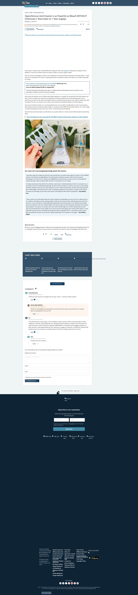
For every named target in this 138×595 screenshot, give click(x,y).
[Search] (75, 3)
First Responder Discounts (57, 558)
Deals (30, 12)
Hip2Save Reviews (70, 567)
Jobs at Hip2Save (69, 563)
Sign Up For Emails (70, 553)
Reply (32, 299)
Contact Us (68, 561)
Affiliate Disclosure (81, 551)
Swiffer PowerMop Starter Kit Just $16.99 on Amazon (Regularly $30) (32, 269)
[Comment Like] (38, 300)
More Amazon (30, 29)
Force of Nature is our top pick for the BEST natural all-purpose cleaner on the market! (57, 117)
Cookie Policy (46, 564)
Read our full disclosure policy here (53, 26)
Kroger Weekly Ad (58, 575)
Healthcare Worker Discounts (58, 561)
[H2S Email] (85, 24)
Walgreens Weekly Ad (58, 571)
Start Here (67, 549)
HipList (88, 29)
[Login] (114, 3)
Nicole (28, 21)
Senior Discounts (57, 555)
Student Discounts (58, 553)
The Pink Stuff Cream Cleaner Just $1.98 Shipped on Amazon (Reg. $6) (65, 269)
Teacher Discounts (58, 549)
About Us (67, 551)
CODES (54, 3)
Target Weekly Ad (57, 566)
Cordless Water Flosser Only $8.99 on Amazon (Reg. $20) (81, 268)
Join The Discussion (57, 283)
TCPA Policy (79, 559)
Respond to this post (30, 353)
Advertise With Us (70, 565)
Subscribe (69, 429)
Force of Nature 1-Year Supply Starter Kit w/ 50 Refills (41, 83)
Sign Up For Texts (69, 555)
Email (26, 371)
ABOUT (72, 3)
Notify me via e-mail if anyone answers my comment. (38, 377)
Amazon (66, 70)
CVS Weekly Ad (57, 568)
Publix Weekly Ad (57, 573)
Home (26, 12)
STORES (60, 3)
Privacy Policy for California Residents (82, 556)
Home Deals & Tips (39, 12)
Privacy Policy (80, 553)
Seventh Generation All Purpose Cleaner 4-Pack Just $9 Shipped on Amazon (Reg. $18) (49, 270)
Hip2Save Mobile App (69, 558)
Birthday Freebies (58, 564)
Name (27, 365)
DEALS (50, 3)
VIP (46, 3)
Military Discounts (58, 551)
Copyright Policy (81, 561)
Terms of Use (80, 549)
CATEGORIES (66, 3)
